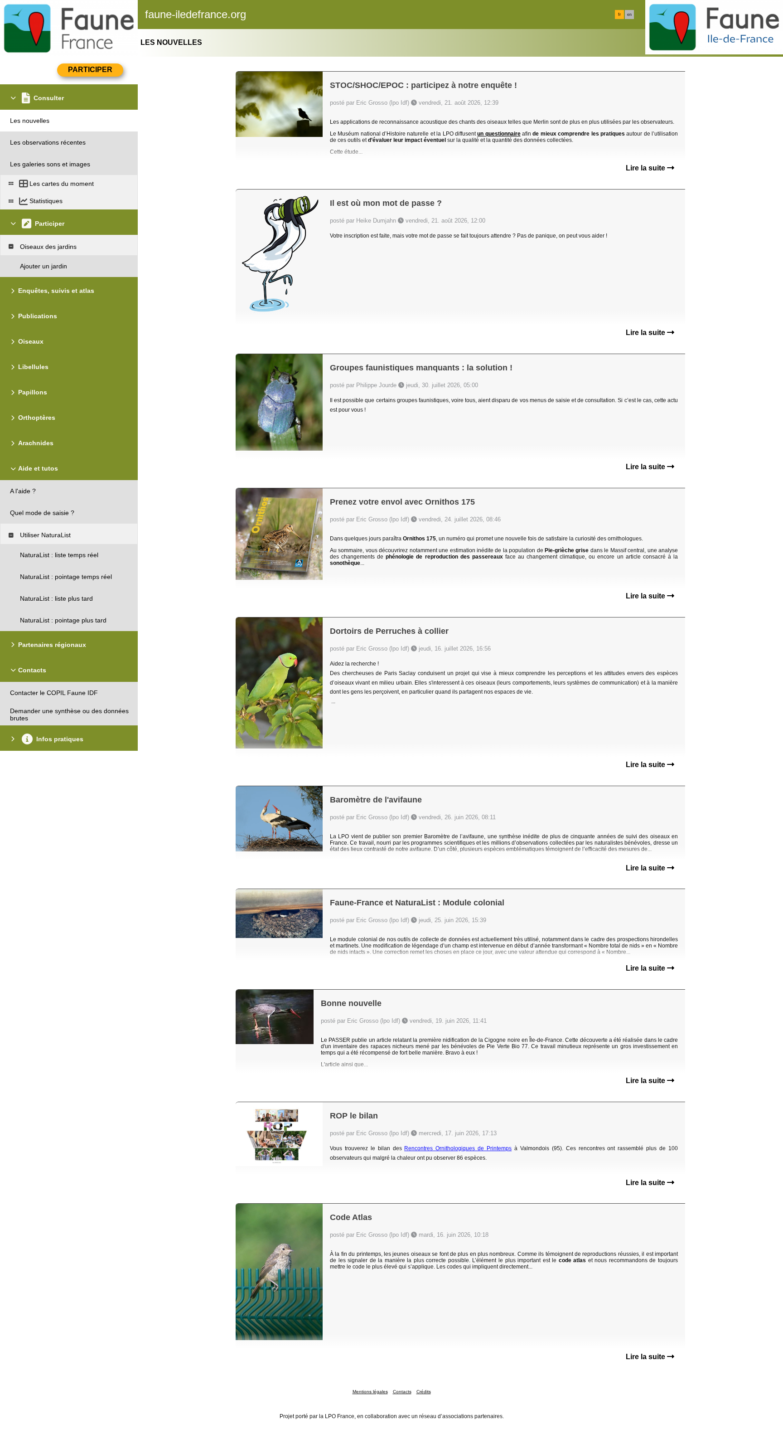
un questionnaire (498, 134)
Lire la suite (646, 168)
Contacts (402, 1391)
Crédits (423, 1391)
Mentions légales (370, 1391)
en (629, 14)
